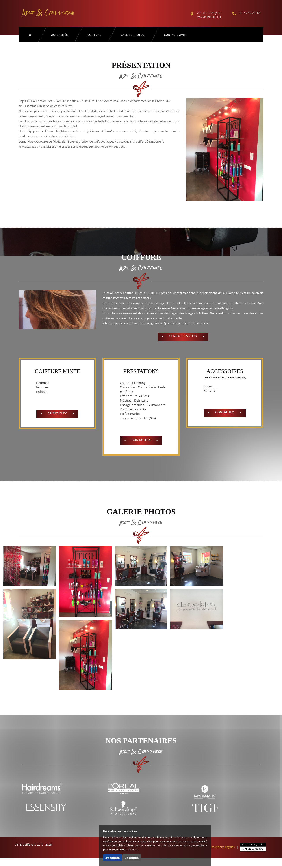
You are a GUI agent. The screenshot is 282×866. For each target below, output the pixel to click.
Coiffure (94, 35)
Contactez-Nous (183, 336)
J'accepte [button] (112, 858)
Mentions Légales (223, 847)
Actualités (59, 35)
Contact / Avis (174, 35)
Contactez (57, 413)
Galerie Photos (132, 35)
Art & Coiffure (48, 12)
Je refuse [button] (132, 858)
